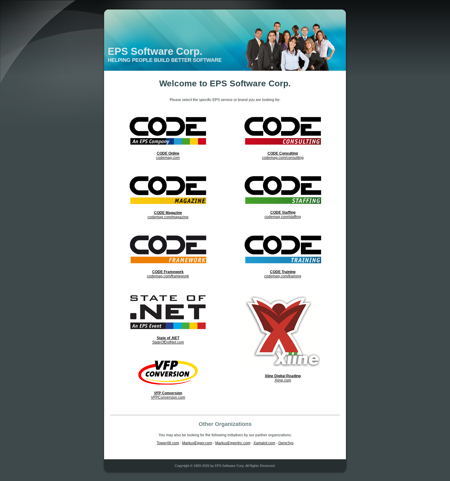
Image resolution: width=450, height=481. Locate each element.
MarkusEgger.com (197, 443)
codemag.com (168, 155)
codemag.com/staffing (282, 214)
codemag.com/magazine (168, 215)
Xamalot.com (264, 443)
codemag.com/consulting (283, 155)
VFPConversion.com (168, 395)
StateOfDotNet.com (168, 340)
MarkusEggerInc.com (232, 443)
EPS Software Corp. (155, 51)
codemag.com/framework (168, 274)
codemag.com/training (282, 274)
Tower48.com (168, 443)
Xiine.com (283, 378)
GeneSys (286, 443)
